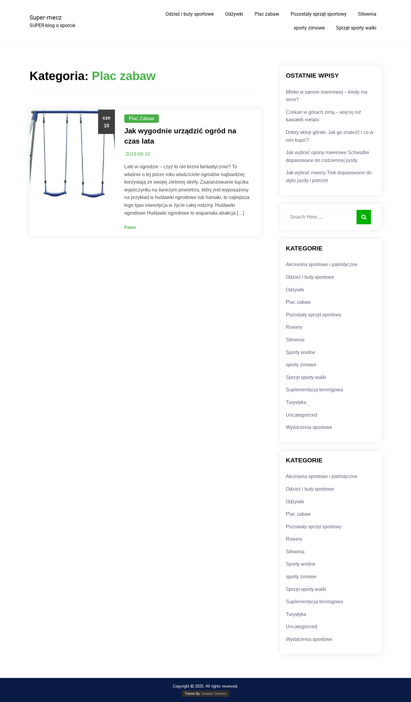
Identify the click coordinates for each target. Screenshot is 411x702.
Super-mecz (45, 17)
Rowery (294, 327)
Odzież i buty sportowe (189, 14)
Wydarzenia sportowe (309, 427)
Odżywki (234, 14)
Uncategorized (301, 415)
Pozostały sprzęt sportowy (319, 14)
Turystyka (296, 402)
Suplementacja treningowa (314, 389)
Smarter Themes (214, 693)
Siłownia (367, 14)
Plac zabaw (267, 14)
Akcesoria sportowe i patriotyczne (321, 264)
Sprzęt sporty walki (356, 28)
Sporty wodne (300, 352)
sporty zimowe (309, 28)
